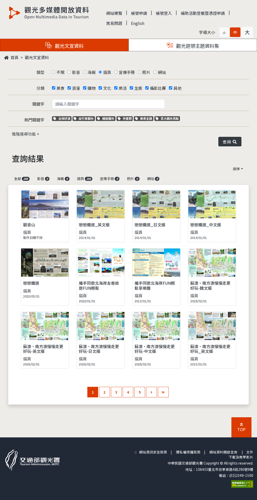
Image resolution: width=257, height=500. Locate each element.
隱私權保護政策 (188, 451)
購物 (92, 88)
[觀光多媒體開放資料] (49, 13)
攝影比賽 (158, 88)
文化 (107, 88)
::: (136, 451)
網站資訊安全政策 (153, 451)
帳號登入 (164, 13)
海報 (92, 72)
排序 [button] (236, 168)
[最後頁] (163, 392)
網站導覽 (114, 13)
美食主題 (146, 118)
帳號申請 (139, 13)
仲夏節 (127, 118)
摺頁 (107, 72)
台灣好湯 (65, 118)
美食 (60, 88)
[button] (224, 32)
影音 (76, 72)
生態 (138, 88)
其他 (177, 88)
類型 (40, 72)
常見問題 (114, 23)
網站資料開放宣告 (223, 451)
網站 (162, 72)
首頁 (14, 57)
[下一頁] (151, 392)
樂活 (123, 88)
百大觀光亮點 (169, 118)
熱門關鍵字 (34, 120)
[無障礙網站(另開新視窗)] (242, 483)
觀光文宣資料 (37, 57)
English (137, 23)
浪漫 (76, 88)
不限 (60, 72)
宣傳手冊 (127, 72)
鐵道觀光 (108, 118)
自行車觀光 (86, 118)
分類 (40, 88)
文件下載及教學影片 (241, 454)
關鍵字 (38, 104)
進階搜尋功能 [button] (24, 134)
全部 (21, 178)
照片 (146, 72)
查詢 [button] (228, 142)
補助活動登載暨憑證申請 (203, 13)
